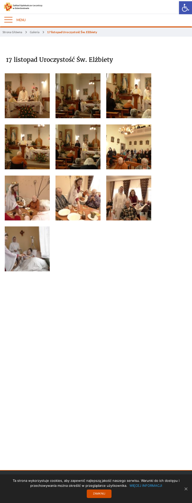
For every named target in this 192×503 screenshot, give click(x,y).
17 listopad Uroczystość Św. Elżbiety (59, 60)
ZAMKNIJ (99, 493)
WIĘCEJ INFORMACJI (146, 486)
